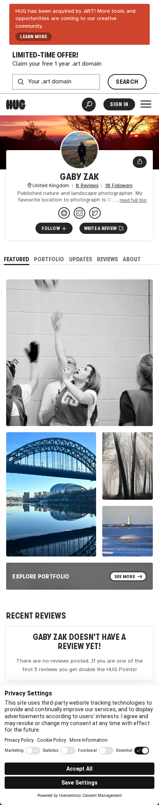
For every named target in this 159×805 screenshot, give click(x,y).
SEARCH (127, 81)
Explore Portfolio (40, 576)
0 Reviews (87, 185)
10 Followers (118, 185)
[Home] (15, 104)
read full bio (133, 200)
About (132, 259)
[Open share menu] (140, 162)
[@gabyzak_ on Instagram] (79, 213)
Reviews (107, 259)
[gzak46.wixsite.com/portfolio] (64, 213)
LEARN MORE (33, 36)
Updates (80, 259)
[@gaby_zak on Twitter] (95, 213)
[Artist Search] (89, 105)
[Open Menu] (146, 104)
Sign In (119, 104)
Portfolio (49, 259)
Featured (16, 259)
